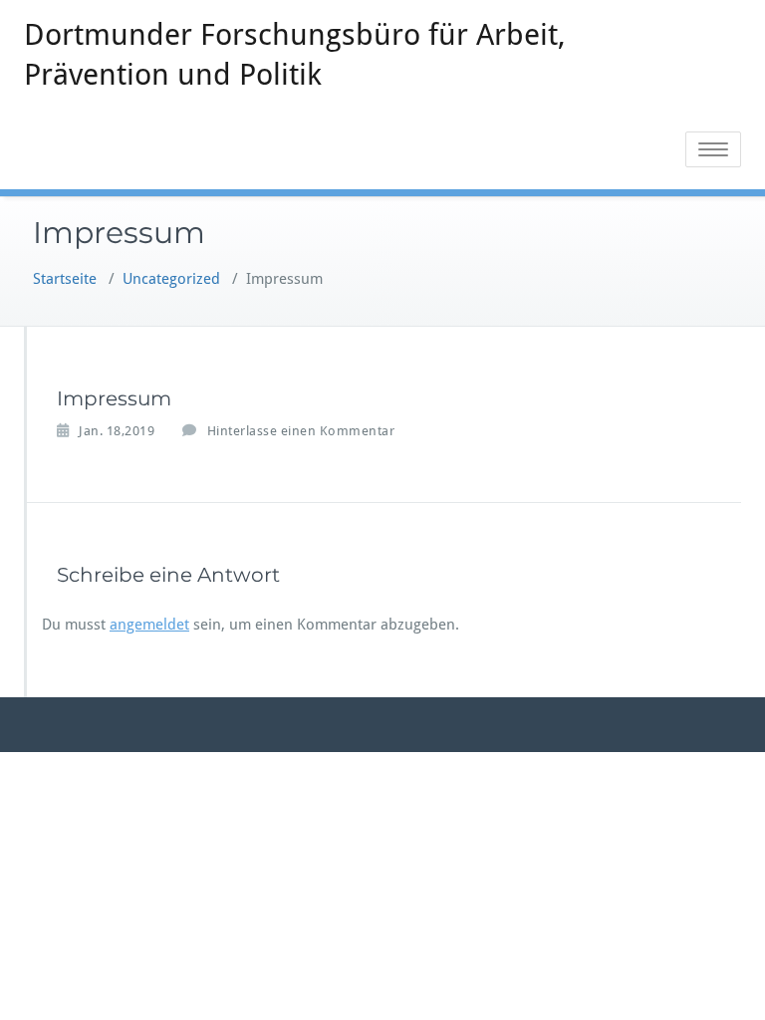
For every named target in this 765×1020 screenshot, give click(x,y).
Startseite (65, 279)
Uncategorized (171, 279)
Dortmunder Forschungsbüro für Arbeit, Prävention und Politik (295, 54)
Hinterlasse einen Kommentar (301, 430)
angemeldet (149, 625)
